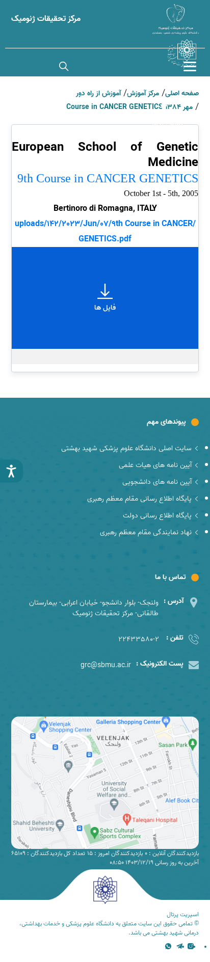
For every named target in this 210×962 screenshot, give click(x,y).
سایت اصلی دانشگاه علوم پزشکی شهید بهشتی (126, 448)
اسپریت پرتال (183, 914)
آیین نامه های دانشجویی (157, 482)
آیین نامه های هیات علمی (155, 465)
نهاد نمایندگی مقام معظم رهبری (146, 532)
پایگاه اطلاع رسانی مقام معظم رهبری (139, 498)
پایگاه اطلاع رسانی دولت (157, 515)
